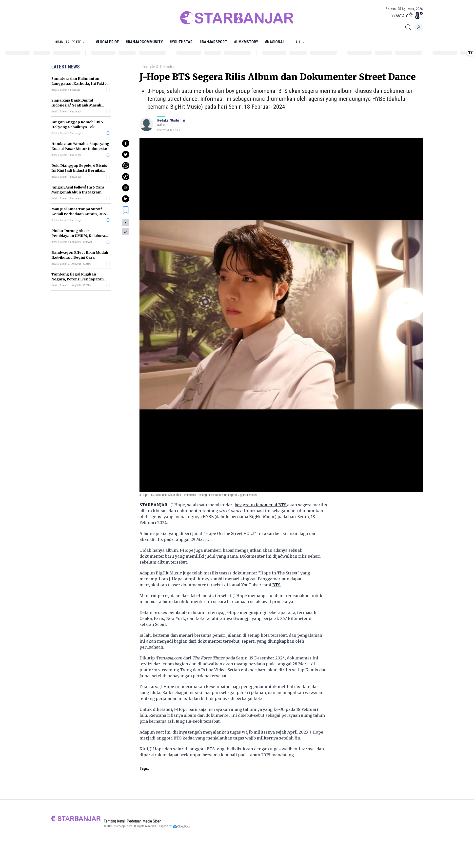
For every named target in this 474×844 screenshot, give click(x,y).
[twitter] (125, 154)
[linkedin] (125, 199)
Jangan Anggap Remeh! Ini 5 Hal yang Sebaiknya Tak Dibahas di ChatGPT (77, 127)
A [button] (126, 223)
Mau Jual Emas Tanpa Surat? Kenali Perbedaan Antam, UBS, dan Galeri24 (79, 214)
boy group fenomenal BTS (261, 504)
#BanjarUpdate (68, 42)
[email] (125, 187)
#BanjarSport (213, 42)
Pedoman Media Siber (144, 821)
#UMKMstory (246, 42)
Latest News (65, 67)
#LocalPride (107, 42)
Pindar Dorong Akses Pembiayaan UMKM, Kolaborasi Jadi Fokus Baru (79, 236)
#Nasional (275, 42)
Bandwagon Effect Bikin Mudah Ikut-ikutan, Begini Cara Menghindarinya (79, 257)
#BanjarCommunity (144, 42)
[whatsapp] (125, 165)
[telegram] (125, 176)
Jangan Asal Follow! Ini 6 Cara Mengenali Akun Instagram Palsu (77, 192)
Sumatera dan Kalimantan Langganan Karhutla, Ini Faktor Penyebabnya (79, 83)
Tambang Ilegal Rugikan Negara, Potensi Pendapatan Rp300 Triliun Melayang (77, 279)
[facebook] (125, 143)
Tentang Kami (114, 821)
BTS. (276, 584)
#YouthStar (181, 42)
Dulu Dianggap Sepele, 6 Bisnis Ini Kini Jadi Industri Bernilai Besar (79, 170)
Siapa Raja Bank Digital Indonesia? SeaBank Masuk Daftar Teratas (76, 105)
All (298, 42)
